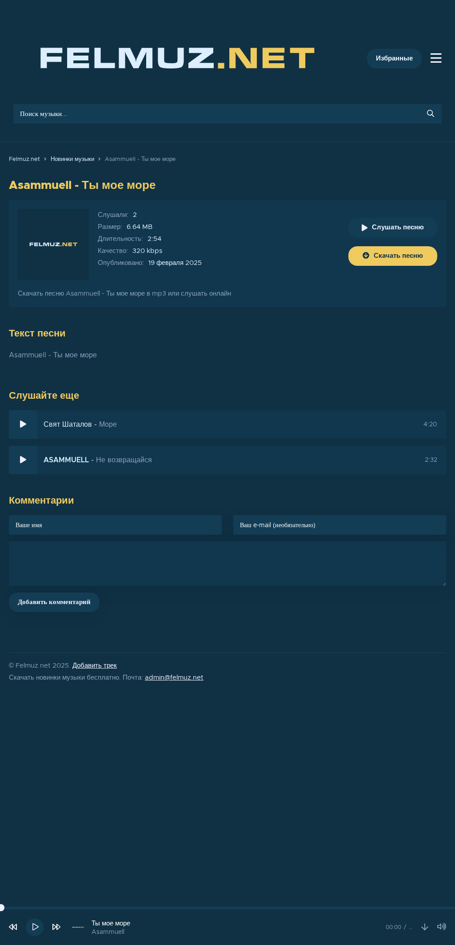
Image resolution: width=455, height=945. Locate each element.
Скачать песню (398, 255)
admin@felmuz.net (174, 677)
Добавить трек (94, 665)
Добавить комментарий (54, 602)
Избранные (394, 58)
